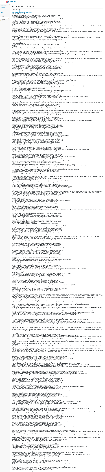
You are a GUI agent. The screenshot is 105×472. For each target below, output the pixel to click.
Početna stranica (4, 5)
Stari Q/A (2, 12)
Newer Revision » (29, 12)
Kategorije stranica (4, 15)
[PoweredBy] (4, 20)
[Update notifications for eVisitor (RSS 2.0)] (9, 4)
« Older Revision (15, 12)
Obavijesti (3, 7)
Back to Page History (21, 12)
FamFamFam (35, 471)
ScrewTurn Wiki (13, 471)
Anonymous (100, 1)
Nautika (2, 10)
